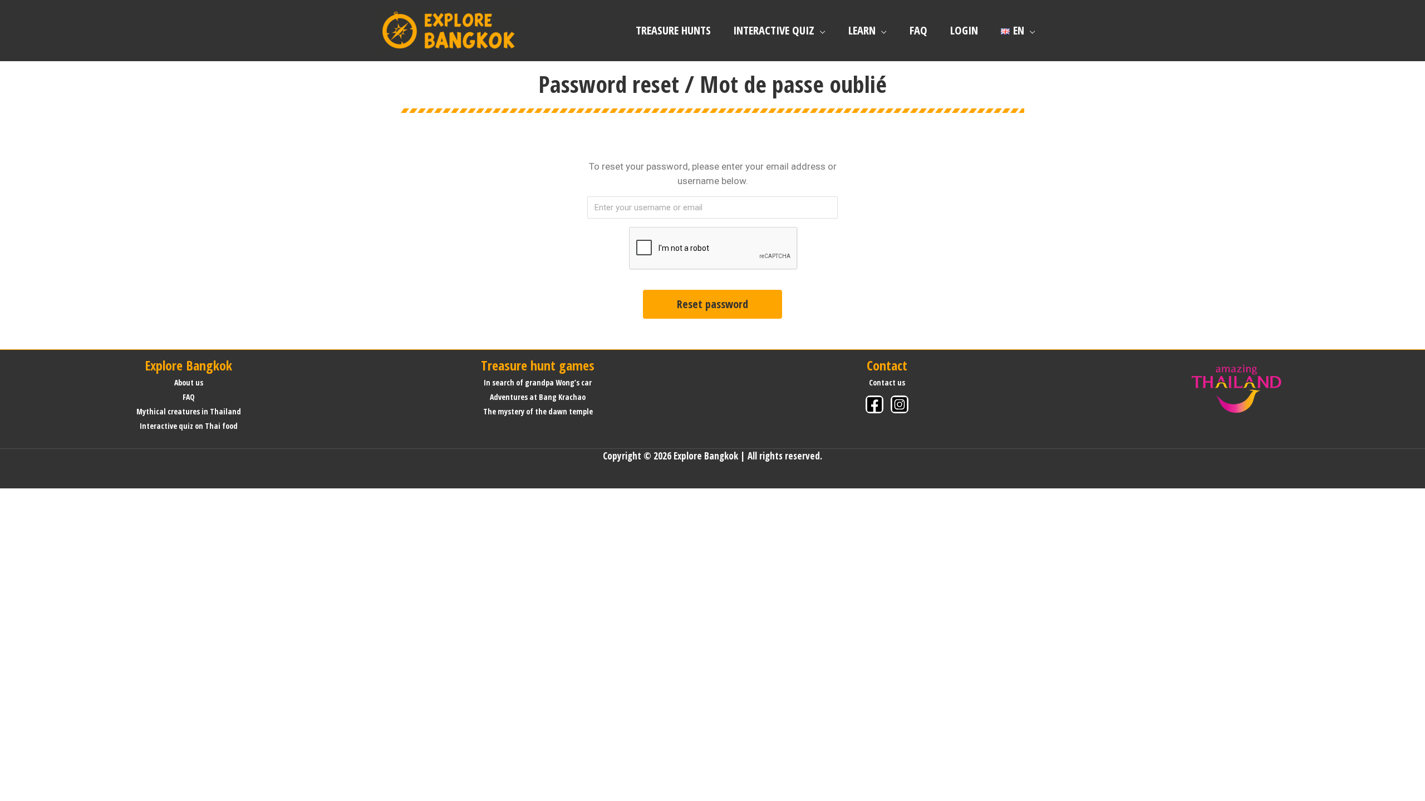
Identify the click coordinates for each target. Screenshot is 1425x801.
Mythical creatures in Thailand (188, 411)
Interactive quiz (773, 30)
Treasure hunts (673, 30)
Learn (862, 30)
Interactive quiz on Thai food (189, 426)
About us (188, 382)
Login (964, 30)
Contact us (887, 382)
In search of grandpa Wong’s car (538, 382)
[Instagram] (899, 404)
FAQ (918, 30)
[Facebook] (874, 404)
